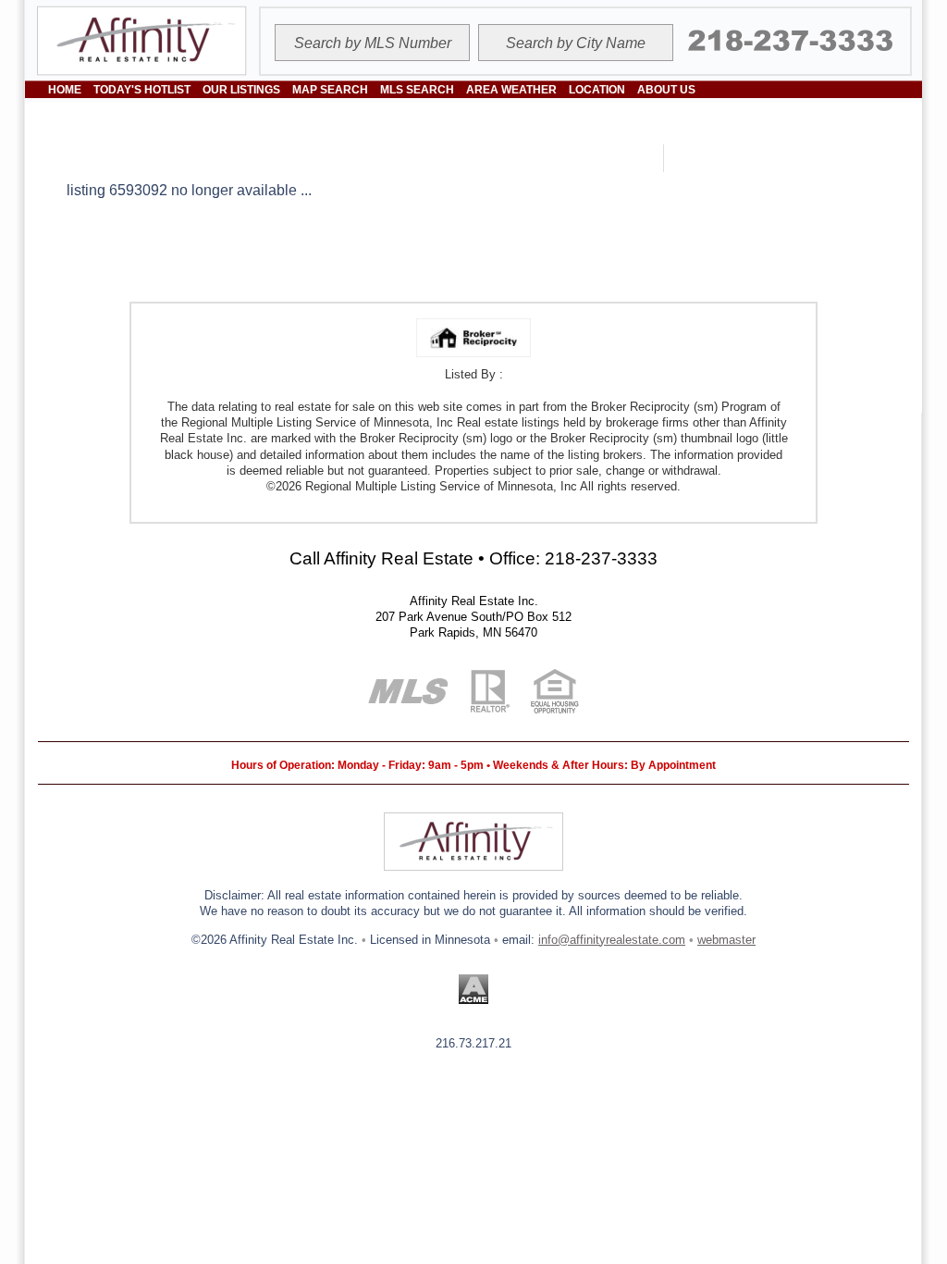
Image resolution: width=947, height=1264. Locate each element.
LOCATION (597, 89)
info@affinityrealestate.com (611, 940)
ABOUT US (666, 89)
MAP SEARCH (330, 89)
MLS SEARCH (417, 89)
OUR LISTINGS (241, 89)
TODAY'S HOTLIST (142, 89)
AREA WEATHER (511, 89)
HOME (64, 89)
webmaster (726, 940)
